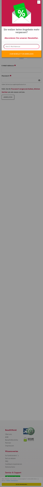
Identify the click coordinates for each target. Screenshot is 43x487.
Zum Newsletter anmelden (21, 54)
